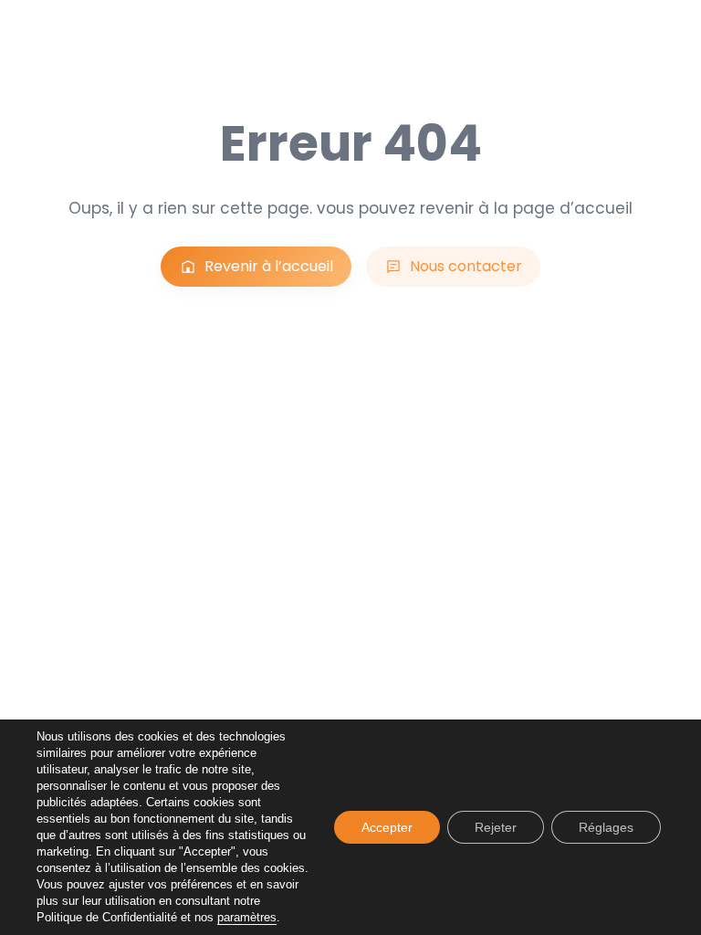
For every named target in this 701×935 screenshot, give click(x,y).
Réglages (606, 827)
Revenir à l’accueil (268, 266)
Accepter (387, 827)
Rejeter (496, 827)
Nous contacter (466, 266)
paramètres (247, 917)
